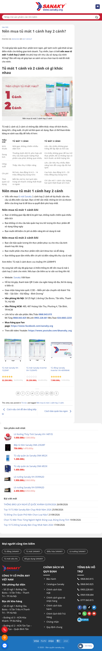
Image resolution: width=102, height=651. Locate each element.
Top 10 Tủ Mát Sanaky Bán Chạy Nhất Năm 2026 (28, 509)
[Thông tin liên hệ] (5, 638)
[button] (97, 6)
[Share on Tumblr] (56, 393)
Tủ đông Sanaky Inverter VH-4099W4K (60, 369)
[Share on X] (28, 393)
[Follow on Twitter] (94, 607)
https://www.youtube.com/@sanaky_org (50, 330)
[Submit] (96, 17)
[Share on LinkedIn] (51, 393)
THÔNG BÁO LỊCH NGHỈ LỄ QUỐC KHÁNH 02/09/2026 (30, 504)
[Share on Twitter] (32, 393)
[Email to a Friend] (42, 393)
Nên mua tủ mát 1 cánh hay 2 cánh (50, 403)
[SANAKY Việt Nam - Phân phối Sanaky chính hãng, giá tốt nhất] (51, 6)
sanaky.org (59, 647)
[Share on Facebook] (23, 393)
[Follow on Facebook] (80, 607)
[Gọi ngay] (5, 630)
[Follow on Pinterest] (89, 613)
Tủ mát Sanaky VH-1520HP (10, 369)
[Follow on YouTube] (94, 613)
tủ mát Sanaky (25, 196)
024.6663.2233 (64, 317)
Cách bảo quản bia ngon (56, 411)
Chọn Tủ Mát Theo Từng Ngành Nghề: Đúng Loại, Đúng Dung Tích (36, 519)
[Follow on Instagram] (84, 607)
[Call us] (84, 613)
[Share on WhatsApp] (18, 393)
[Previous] (2, 360)
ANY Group (27, 39)
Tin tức (5, 27)
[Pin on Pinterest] (47, 393)
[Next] (72, 360)
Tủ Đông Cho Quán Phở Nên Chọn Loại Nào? (26, 514)
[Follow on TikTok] (89, 607)
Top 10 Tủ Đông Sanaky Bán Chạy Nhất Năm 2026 (28, 524)
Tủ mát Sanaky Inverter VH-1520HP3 (36, 369)
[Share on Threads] (37, 393)
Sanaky (17, 277)
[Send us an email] (80, 613)
